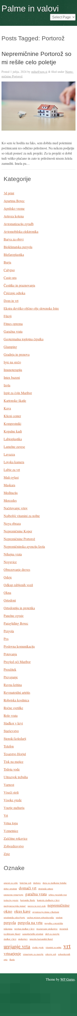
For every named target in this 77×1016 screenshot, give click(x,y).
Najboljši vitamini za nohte (22, 515)
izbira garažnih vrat (58, 894)
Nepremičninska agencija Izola (24, 546)
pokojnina (8, 928)
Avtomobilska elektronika (21, 231)
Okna (7, 592)
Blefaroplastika (14, 254)
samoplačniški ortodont (32, 933)
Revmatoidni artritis (17, 692)
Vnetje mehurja (14, 807)
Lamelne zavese (14, 446)
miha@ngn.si (39, 72)
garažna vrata (36, 893)
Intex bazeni (12, 377)
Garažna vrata (13, 331)
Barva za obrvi (14, 239)
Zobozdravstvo (14, 846)
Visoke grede (13, 800)
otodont (59, 917)
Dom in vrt (11, 300)
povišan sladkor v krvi (24, 928)
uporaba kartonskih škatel (41, 938)
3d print (9, 193)
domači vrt (27, 888)
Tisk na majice (13, 761)
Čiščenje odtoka (14, 293)
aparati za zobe (11, 882)
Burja (7, 262)
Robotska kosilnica (16, 700)
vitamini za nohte (53, 947)
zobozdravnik (64, 954)
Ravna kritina (13, 684)
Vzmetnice (11, 830)
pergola (10, 922)
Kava (7, 408)
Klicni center (12, 416)
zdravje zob (50, 954)
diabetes (37, 882)
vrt (67, 946)
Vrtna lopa (11, 823)
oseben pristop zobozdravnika (40, 917)
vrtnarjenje (12, 953)
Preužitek (10, 669)
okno (8, 911)
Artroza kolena (14, 216)
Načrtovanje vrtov (16, 508)
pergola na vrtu (30, 922)
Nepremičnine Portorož (19, 538)
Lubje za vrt (12, 469)
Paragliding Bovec (16, 623)
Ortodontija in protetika (19, 608)
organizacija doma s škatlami (45, 911)
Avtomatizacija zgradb (19, 224)
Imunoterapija (13, 369)
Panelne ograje (14, 615)
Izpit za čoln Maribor (18, 393)
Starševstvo (11, 731)
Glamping (10, 346)
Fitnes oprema (13, 323)
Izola (7, 385)
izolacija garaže (11, 900)
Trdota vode (12, 769)
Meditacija (11, 492)
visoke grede (38, 947)
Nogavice (10, 562)
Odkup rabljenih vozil (18, 585)
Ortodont (10, 600)
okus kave (22, 911)
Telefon (9, 746)
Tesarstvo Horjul (15, 754)
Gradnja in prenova (17, 354)
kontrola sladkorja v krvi (48, 900)
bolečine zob (25, 882)
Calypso (9, 270)
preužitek (63, 928)
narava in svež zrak (37, 905)
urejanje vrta (17, 946)
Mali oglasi (11, 477)
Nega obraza (12, 523)
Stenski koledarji (15, 738)
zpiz (5, 959)
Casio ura (10, 277)
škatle (12, 959)
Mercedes (10, 500)
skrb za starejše (52, 933)
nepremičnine (58, 905)
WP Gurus (67, 979)
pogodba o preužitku (53, 923)
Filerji (8, 316)
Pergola (9, 631)
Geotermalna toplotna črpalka (23, 339)
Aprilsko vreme (14, 208)
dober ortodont (10, 888)
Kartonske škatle (15, 400)
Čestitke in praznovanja (19, 285)
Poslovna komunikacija (19, 646)
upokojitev (23, 938)
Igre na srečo (12, 362)
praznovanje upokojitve (47, 928)
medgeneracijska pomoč (15, 905)
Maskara (9, 485)
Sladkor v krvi (13, 723)
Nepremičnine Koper (18, 531)
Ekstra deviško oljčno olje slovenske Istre (31, 308)
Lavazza (9, 454)
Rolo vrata (11, 715)
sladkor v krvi (10, 938)
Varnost (9, 784)
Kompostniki (12, 423)
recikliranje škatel (12, 933)
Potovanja (10, 654)
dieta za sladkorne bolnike (55, 882)
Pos (6, 638)
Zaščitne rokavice (15, 838)
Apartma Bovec (14, 200)
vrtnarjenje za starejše (33, 954)
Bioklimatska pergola (18, 247)
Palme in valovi (30, 8)
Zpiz (7, 853)
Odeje (8, 577)
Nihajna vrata (13, 554)
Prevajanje (11, 677)
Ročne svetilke (13, 708)
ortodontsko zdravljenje (14, 917)
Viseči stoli (11, 792)
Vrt (6, 815)
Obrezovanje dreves (17, 569)
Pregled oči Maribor (17, 661)
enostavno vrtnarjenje (13, 894)
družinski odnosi (45, 888)
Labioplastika (13, 439)
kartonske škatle (27, 900)
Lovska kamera (14, 462)
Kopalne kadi (13, 431)
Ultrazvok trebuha (16, 777)
